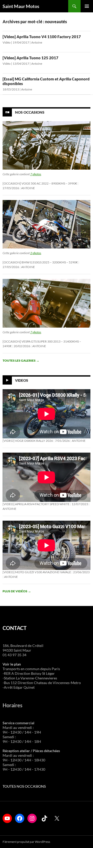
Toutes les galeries (21, 360)
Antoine (36, 42)
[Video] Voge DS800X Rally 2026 (28, 441)
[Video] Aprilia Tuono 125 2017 (30, 57)
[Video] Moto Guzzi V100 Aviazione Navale (37, 572)
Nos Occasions (29, 112)
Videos (21, 380)
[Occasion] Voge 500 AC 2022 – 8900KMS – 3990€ (40, 183)
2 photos (35, 253)
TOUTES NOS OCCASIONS (24, 786)
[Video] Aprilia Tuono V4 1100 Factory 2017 (42, 36)
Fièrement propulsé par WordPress (26, 842)
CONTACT (15, 628)
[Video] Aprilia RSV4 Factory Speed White (36, 504)
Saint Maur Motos (21, 6)
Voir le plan (12, 664)
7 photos (35, 174)
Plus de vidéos (17, 591)
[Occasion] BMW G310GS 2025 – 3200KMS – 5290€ (40, 262)
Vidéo (7, 42)
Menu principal (87, 6)
